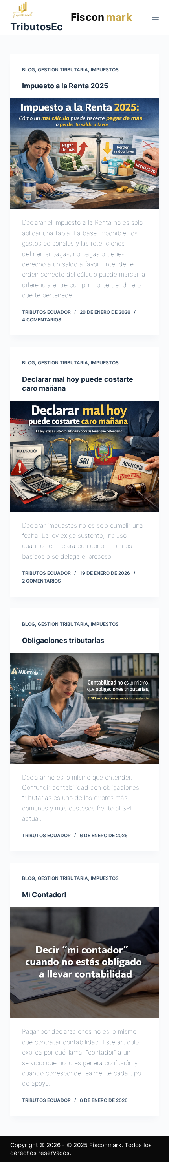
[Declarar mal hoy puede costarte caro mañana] (84, 456)
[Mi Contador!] (84, 963)
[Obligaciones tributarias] (84, 708)
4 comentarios (41, 319)
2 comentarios (41, 581)
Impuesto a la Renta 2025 (65, 86)
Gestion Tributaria (63, 70)
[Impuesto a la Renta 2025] (84, 154)
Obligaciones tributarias (63, 640)
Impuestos (105, 70)
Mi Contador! (44, 895)
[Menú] (155, 17)
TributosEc (36, 27)
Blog (28, 70)
